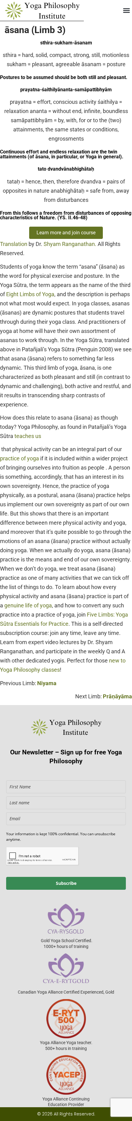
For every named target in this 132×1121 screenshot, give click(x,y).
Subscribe (66, 883)
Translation (13, 244)
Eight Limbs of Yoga (30, 294)
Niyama (46, 683)
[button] (126, 10)
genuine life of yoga (28, 605)
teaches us (27, 436)
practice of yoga (19, 458)
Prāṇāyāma (117, 696)
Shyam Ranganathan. (70, 244)
